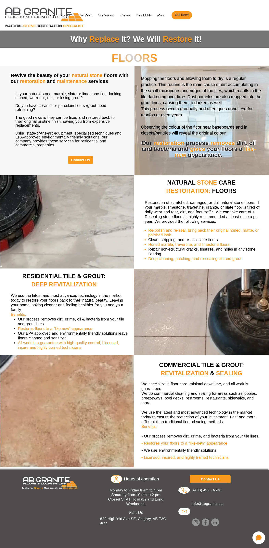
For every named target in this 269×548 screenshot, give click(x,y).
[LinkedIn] (215, 522)
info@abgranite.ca (207, 504)
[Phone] (184, 490)
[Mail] (184, 511)
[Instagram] (196, 522)
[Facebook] (205, 522)
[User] (116, 479)
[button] (106, 15)
